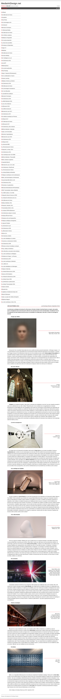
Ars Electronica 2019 (6, 83)
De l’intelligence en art (7, 58)
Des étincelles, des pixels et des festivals (10, 251)
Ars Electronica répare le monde (9, 213)
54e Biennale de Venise (7, 200)
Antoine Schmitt (5, 286)
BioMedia (4, 50)
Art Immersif (4, 25)
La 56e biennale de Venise (8, 147)
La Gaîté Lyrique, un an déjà (8, 192)
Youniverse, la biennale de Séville (9, 241)
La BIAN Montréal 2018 (7, 101)
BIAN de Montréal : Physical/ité (8, 157)
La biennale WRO (6, 144)
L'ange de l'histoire (6, 223)
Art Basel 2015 (5, 142)
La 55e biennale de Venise (8, 169)
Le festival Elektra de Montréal (8, 172)
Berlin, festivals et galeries (7, 159)
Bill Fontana (32, 630)
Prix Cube (32, 685)
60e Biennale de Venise (7, 32)
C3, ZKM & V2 (5, 263)
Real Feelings (5, 70)
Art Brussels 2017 (6, 124)
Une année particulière (7, 68)
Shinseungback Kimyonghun (51, 353)
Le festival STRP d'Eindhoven (8, 210)
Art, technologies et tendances (8, 88)
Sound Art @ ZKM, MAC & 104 (8, 180)
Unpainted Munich (6, 162)
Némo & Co (4, 233)
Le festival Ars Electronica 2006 (8, 276)
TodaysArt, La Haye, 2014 (7, 149)
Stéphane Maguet (6, 299)
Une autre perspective (6, 40)
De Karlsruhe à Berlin (6, 235)
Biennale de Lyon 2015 (7, 136)
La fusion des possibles (7, 42)
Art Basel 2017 (5, 119)
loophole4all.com (11, 452)
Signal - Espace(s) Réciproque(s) (9, 73)
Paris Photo (4, 19)
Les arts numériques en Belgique (9, 253)
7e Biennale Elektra (6, 30)
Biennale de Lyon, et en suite (8, 164)
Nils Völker (56, 675)
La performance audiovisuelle (8, 281)
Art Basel (4, 12)
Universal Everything (32, 543)
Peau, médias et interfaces (7, 248)
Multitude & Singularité (7, 37)
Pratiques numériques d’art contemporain (11, 175)
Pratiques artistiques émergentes (9, 220)
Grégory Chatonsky (6, 268)
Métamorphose (5, 65)
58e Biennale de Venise (7, 86)
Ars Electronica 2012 (6, 182)
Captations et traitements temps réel (9, 291)
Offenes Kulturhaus (30, 459)
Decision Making (5, 55)
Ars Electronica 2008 (6, 243)
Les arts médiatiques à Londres (8, 238)
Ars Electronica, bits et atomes (8, 126)
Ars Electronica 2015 (6, 139)
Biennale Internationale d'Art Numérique (10, 187)
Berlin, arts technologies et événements (10, 177)
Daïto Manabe (28, 586)
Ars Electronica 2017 (6, 114)
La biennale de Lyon (6, 225)
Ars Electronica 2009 (6, 228)
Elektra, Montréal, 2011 (7, 202)
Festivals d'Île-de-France (7, 215)
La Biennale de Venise (7, 230)
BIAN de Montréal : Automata (8, 129)
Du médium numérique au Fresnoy (9, 116)
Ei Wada (11, 404)
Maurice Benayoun (6, 294)
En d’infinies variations (7, 35)
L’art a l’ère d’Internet (6, 103)
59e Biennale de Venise (7, 53)
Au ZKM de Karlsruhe (6, 108)
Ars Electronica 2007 (6, 258)
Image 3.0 (4, 47)
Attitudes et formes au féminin (8, 81)
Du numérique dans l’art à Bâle (8, 154)
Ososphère (4, 17)
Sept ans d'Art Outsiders (7, 274)
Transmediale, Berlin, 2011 (8, 208)
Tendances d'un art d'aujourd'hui (9, 218)
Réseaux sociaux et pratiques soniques (10, 246)
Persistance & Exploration (7, 45)
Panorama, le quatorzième (7, 185)
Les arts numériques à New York (9, 302)
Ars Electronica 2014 (6, 152)
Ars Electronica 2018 (6, 98)
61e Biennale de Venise (7, 14)
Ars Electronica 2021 (6, 60)
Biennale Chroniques (6, 27)
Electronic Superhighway (7, 134)
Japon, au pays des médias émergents (10, 296)
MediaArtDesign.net (11, 3)
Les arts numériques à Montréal (9, 261)
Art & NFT (4, 63)
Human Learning (5, 78)
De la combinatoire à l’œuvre (8, 75)
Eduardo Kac (5, 289)
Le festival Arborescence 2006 (8, 271)
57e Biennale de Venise (7, 121)
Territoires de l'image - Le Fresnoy (9, 256)
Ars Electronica (27, 309)
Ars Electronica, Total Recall (8, 167)
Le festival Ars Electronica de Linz (9, 197)
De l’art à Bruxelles (6, 91)
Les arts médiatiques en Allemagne (9, 266)
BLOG (57, 8)
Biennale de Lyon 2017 (7, 111)
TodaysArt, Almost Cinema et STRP (9, 195)
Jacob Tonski (22, 496)
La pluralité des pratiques (7, 93)
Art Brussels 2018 (6, 106)
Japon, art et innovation (7, 131)
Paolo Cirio (37, 450)
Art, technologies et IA (6, 22)
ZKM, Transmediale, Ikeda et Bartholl (10, 190)
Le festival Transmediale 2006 (8, 284)
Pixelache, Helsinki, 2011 (7, 205)
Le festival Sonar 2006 (7, 279)
